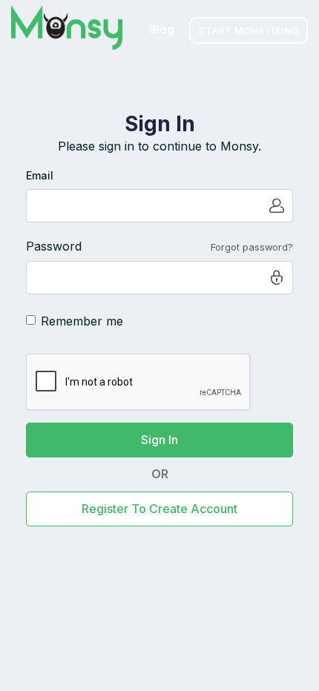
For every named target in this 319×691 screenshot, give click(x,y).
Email (39, 175)
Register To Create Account (159, 508)
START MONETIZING (248, 30)
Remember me (82, 321)
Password (54, 246)
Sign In (159, 439)
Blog (161, 29)
